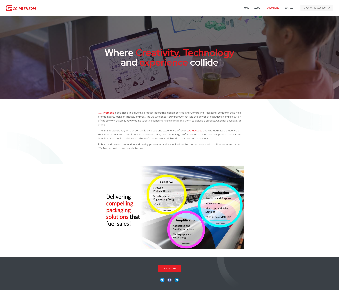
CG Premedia (106, 112)
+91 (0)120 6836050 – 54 (318, 8)
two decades (194, 130)
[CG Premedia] (21, 8)
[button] (169, 268)
